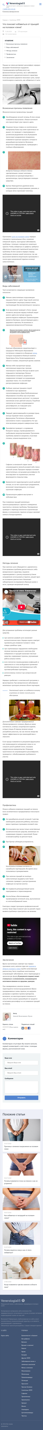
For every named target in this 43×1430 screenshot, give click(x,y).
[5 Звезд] (8, 1027)
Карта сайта (5, 1336)
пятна (35, 353)
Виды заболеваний (12, 47)
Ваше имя (8, 1058)
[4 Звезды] (7, 1027)
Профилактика (11, 54)
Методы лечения (11, 51)
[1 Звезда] (3, 1027)
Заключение (10, 57)
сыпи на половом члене (20, 237)
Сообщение (9, 1079)
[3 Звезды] (5, 1027)
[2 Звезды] (4, 1027)
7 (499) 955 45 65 (9, 9)
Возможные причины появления (16, 44)
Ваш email (8, 1068)
